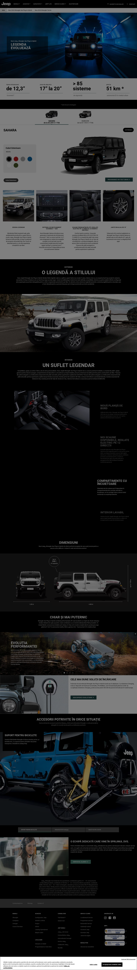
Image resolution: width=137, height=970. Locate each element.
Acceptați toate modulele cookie (112, 964)
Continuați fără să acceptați (128, 959)
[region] (68, 963)
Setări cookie (93, 964)
